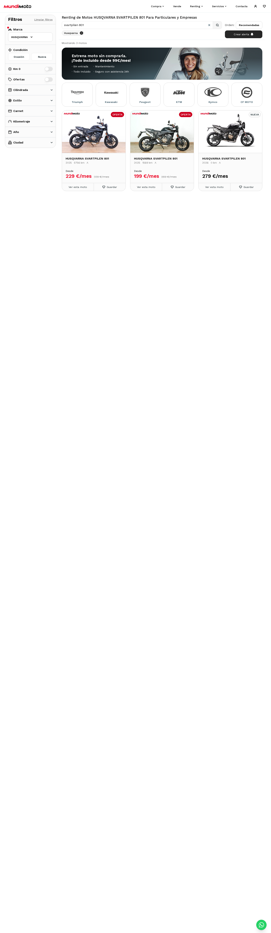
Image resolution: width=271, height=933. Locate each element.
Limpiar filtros (43, 19)
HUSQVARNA (19, 37)
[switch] (49, 69)
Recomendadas (249, 25)
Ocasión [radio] (19, 56)
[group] (30, 57)
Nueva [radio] (42, 56)
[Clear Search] (209, 25)
